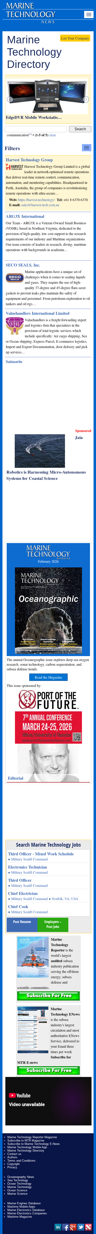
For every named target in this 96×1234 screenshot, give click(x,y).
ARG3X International (25, 216)
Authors (12, 1157)
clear (52, 134)
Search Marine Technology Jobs (48, 844)
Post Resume (22, 921)
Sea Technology (17, 1180)
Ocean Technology (19, 1183)
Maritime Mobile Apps (21, 1206)
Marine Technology (19, 1187)
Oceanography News (20, 1177)
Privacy (12, 1167)
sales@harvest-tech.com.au (40, 204)
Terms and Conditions (21, 1160)
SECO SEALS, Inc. (23, 265)
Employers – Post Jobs (52, 924)
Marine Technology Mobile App (27, 1147)
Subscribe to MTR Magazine (25, 1140)
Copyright (13, 1164)
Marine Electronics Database (26, 1210)
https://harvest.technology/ (36, 199)
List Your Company (75, 38)
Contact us (14, 1154)
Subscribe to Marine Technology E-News (33, 1144)
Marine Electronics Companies (27, 1213)
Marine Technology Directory (25, 1150)
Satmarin (14, 361)
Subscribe (48, 996)
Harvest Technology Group (29, 160)
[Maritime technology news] (30, 17)
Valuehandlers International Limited (37, 313)
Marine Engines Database (24, 1203)
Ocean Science (17, 1190)
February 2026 (48, 561)
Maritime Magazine (19, 1216)
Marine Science (17, 1193)
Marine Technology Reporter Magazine (32, 1137)
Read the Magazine (48, 677)
